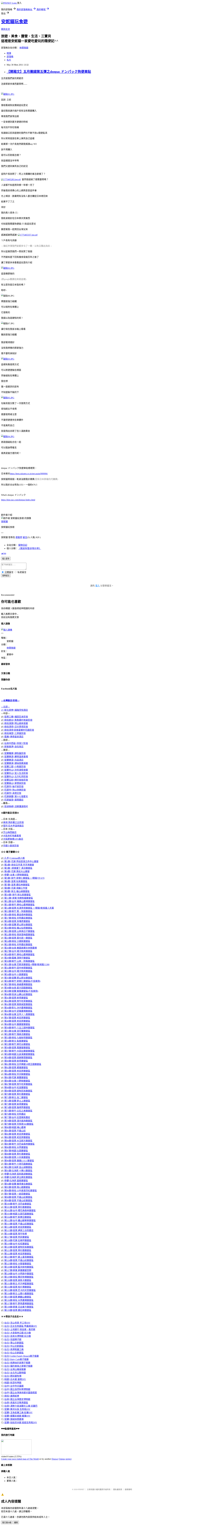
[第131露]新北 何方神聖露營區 (18, 1283)
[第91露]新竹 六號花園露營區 (17, 1164)
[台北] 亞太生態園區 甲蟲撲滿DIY (20, 1326)
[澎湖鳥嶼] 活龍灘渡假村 (15, 806)
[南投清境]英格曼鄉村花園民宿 (18, 730)
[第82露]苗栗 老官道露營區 (16, 1134)
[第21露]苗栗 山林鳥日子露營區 (19, 931)
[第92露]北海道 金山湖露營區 (17, 1167)
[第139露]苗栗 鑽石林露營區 (17, 1310)
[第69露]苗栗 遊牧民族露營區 (17, 1091)
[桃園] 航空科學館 (12, 1382)
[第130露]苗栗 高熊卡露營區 (17, 1280)
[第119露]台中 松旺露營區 (16, 1244)
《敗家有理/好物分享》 (29, 548)
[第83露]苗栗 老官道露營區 (16, 1137)
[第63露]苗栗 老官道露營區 (16, 1071)
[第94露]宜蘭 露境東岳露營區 (17, 1184)
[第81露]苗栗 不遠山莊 (14, 1131)
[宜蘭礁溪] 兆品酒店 (13, 760)
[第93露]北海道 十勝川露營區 (17, 1170)
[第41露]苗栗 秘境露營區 (15, 998)
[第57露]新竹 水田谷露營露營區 (19, 1051)
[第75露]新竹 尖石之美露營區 (17, 1111)
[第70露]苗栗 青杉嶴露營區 (16, 1094)
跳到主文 (5, 29)
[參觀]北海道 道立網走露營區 (17, 1177)
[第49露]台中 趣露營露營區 (16, 1024)
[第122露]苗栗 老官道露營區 (17, 1254)
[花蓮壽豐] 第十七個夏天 (15, 796)
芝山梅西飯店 (10, 832)
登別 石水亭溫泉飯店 (13, 826)
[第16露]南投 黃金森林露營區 (17, 914)
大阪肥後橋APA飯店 (13, 839)
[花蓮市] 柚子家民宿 (13, 786)
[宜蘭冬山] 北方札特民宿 (15, 776)
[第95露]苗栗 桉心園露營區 (16, 1187)
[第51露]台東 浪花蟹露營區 (16, 1031)
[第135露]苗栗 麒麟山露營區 (17, 1297)
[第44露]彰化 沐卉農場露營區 (17, 1008)
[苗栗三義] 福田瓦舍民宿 (15, 717)
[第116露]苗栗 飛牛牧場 (15, 1234)
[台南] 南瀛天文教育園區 (15, 1402)
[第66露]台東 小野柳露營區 (16, 1081)
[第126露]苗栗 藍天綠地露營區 (18, 1267)
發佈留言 (5, 576)
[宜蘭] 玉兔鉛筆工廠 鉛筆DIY (18, 1412)
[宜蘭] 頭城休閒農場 (13, 1419)
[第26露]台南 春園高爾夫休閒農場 (20, 948)
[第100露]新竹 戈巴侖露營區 (17, 1204)
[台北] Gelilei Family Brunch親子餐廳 (21, 1356)
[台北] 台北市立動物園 (14, 1372)
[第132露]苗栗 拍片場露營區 (17, 1287)
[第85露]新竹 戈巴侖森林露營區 (19, 1144)
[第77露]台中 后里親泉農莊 (16, 1117)
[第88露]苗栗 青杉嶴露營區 (16, 1154)
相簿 (9, 53)
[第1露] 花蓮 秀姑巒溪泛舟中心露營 (20, 861)
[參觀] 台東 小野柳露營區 (15, 875)
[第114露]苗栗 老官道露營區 (17, 1227)
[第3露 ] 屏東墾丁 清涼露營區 (17, 868)
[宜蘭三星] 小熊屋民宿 (14, 766)
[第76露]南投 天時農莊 (14, 1114)
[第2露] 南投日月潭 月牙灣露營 (18, 865)
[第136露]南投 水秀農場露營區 (18, 1300)
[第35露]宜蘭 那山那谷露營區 (17, 978)
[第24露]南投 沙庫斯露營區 (16, 941)
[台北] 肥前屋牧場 (12, 1376)
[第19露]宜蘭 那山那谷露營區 (17, 924)
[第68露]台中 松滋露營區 (15, 1087)
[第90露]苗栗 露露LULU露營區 (18, 1160)
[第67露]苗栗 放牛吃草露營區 (17, 1084)
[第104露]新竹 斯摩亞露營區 (17, 1217)
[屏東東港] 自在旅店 (13, 746)
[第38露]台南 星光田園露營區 (17, 988)
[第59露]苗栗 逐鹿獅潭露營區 (17, 1057)
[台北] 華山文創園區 (13, 1343)
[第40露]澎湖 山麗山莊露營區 (17, 994)
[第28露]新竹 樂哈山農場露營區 (19, 954)
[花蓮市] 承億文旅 (12, 793)
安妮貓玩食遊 (14, 21)
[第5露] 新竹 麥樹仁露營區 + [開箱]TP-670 (23, 878)
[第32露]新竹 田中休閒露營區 (17, 968)
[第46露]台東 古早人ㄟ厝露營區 (19, 1014)
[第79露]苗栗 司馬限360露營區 (18, 1124)
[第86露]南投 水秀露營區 (15, 1147)
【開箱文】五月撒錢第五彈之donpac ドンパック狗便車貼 (49, 71)
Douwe (55, 1459)
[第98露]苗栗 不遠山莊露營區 (17, 1197)
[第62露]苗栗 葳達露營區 (15, 1067)
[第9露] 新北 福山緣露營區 (16, 891)
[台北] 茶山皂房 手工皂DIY (16, 1323)
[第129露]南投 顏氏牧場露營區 (18, 1277)
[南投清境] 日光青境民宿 (15, 726)
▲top (3, 553)
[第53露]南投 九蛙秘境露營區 (17, 1037)
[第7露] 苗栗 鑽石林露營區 (16, 885)
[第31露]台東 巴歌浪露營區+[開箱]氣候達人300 (26, 964)
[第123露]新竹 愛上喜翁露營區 (18, 1257)
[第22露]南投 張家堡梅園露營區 (19, 934)
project (68, 1459)
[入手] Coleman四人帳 (14, 858)
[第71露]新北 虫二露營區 (15, 1097)
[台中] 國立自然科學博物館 (16, 1389)
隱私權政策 (117, 1489)
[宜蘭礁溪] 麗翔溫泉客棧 (15, 756)
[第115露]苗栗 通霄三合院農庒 (18, 1230)
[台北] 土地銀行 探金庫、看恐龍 (19, 1329)
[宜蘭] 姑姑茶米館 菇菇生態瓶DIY (20, 1422)
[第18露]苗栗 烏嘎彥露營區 (16, 921)
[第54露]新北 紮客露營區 (15, 1041)
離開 (16, 1522)
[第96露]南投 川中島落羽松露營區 (20, 1190)
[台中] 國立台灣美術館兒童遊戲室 (20, 1392)
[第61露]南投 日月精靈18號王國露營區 (22, 1064)
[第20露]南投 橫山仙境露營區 (17, 928)
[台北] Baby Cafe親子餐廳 (16, 1359)
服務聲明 (128, 1489)
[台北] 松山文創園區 (13, 1353)
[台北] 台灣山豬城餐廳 (14, 1369)
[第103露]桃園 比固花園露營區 (18, 1214)
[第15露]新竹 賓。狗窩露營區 (17, 911)
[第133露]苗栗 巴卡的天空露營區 (19, 1290)
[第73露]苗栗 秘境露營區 (15, 1104)
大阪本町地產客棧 (12, 835)
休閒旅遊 (23, 48)
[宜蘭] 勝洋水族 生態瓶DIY (16, 1409)
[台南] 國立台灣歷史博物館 (16, 1399)
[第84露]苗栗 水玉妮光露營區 (17, 1140)
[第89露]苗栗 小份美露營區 (16, 1157)
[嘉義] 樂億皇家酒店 (13, 736)
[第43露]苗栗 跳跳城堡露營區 (17, 1004)
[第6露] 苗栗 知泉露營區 (15, 881)
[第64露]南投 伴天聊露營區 (16, 1074)
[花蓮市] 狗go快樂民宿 (14, 790)
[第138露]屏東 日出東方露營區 (18, 1307)
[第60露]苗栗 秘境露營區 (15, 1061)
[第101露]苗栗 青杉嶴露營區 (17, 1207)
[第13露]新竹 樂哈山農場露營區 (19, 904)
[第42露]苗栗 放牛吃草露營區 (17, 1001)
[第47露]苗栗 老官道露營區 (16, 1017)
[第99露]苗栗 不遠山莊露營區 (17, 1200)
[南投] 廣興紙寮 (11, 1396)
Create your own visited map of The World (20, 1459)
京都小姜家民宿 (11, 845)
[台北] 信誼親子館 (12, 1339)
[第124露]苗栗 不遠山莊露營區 (18, 1260)
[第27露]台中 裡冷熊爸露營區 (17, 951)
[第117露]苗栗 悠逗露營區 (16, 1237)
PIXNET (81, 1489)
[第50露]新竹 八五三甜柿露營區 (19, 1027)
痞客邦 (19, 537)
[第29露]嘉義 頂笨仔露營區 (16, 958)
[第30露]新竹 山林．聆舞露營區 (19, 961)
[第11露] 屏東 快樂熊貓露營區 (18, 898)
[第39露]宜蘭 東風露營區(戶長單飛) (20, 991)
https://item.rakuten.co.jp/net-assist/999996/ (29, 473)
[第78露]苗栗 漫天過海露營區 (17, 1121)
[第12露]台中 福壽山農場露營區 (19, 901)
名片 (9, 60)
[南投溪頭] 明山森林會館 (15, 723)
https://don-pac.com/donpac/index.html (18, 500)
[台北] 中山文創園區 (13, 1346)
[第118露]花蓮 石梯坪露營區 (17, 1240)
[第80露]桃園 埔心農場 (14, 1127)
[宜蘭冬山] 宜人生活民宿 (15, 773)
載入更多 (5, 559)
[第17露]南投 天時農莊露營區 (17, 918)
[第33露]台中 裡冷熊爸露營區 (17, 971)
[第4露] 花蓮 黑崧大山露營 (16, 871)
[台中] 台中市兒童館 (13, 1386)
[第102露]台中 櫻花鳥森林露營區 (19, 1210)
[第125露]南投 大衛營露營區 (17, 1263)
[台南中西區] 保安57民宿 (15, 743)
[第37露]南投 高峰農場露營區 (17, 984)
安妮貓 (4, 521)
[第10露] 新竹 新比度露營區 (17, 895)
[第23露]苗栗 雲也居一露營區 (17, 938)
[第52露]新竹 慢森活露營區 (16, 1034)
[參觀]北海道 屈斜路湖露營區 (17, 1174)
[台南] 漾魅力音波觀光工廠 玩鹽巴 (20, 1406)
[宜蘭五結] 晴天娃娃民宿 (15, 780)
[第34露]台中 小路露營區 (15, 974)
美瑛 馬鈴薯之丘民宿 (13, 822)
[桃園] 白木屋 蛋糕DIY (14, 1379)
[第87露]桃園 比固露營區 (15, 1150)
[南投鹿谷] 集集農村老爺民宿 (17, 720)
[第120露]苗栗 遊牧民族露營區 (18, 1247)
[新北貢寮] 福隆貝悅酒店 (15, 710)
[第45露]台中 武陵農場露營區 (17, 1011)
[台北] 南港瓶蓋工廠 (13, 1349)
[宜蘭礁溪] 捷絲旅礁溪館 (15, 763)
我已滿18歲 (6, 1522)
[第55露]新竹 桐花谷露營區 (16, 1044)
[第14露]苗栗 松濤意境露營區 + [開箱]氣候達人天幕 (28, 908)
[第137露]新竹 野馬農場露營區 (18, 1303)
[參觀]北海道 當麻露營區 (15, 1180)
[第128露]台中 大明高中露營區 (18, 1273)
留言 (25, 537)
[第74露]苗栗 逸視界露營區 (16, 1107)
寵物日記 (22, 545)
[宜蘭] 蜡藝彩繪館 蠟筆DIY (16, 1416)
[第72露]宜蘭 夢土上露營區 (16, 1101)
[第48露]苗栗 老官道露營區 (16, 1021)
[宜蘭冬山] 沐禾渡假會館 (15, 770)
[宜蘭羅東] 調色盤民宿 (14, 753)
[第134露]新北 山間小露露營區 (18, 1293)
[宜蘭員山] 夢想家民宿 (14, 783)
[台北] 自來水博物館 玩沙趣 (17, 1336)
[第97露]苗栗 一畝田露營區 (16, 1194)
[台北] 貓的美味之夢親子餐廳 (17, 1366)
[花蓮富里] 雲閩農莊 (13, 800)
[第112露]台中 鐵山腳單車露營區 (19, 1220)
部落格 (10, 56)
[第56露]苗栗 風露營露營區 (16, 1047)
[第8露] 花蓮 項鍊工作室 (15, 888)
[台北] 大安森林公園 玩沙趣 (17, 1333)
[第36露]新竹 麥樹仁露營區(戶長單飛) (21, 981)
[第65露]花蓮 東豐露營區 (15, 1077)
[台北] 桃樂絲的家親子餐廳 (16, 1363)
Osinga (62, 1459)
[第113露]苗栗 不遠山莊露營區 (18, 1224)
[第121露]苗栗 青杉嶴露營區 (17, 1250)
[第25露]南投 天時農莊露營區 (17, 944)
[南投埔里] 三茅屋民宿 (14, 733)
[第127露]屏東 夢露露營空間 (17, 1270)
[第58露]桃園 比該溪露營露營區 (19, 1054)
